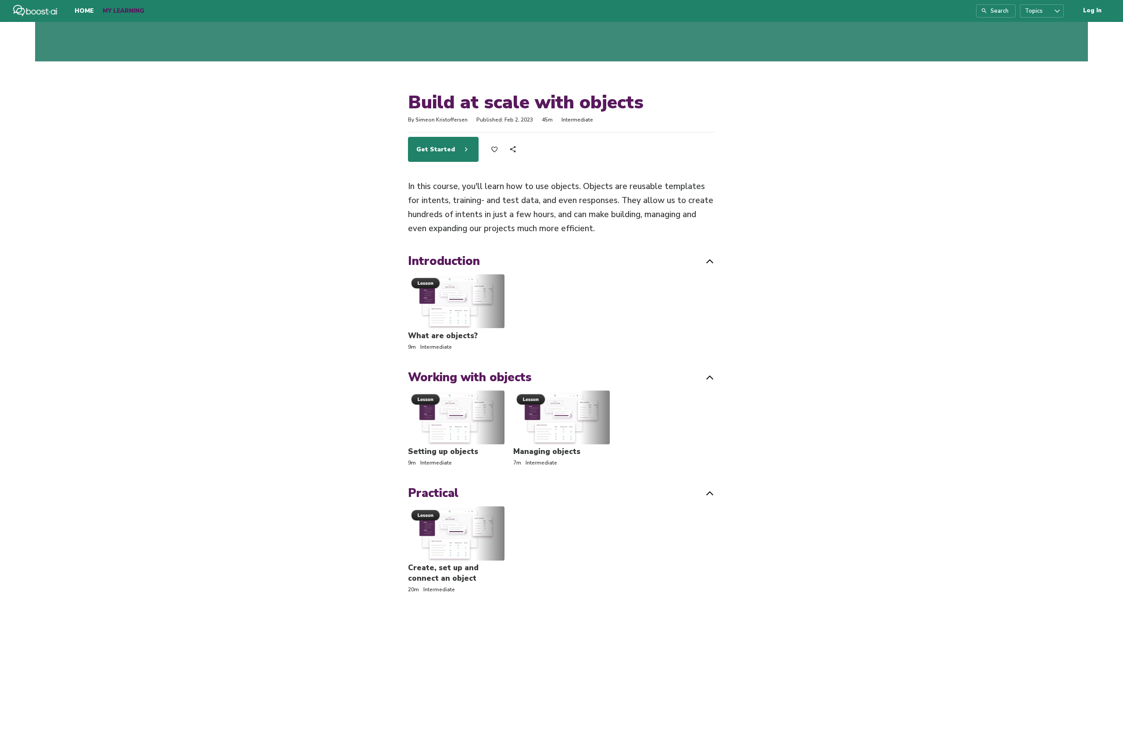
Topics (1034, 11)
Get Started (436, 149)
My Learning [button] (123, 11)
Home (84, 11)
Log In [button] (1092, 10)
